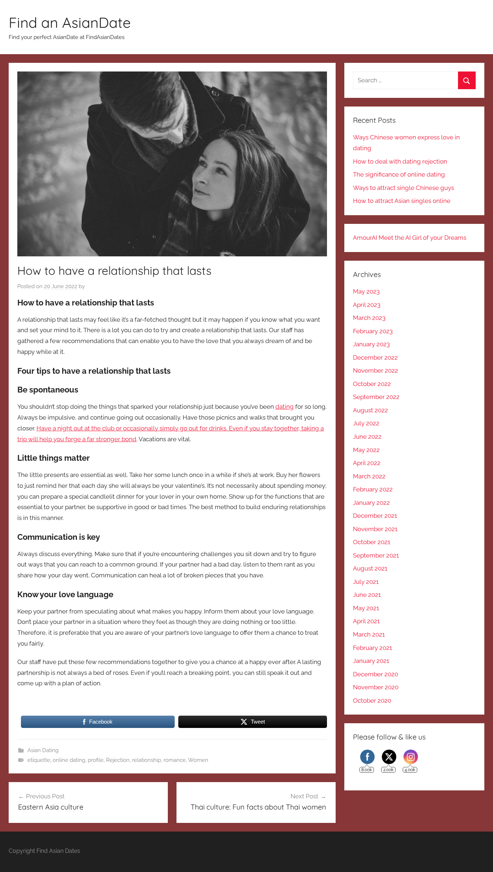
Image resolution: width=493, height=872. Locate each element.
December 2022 (375, 357)
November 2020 (375, 687)
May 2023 (366, 291)
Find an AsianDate (70, 22)
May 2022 (366, 450)
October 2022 (372, 383)
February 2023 (373, 331)
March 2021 (369, 634)
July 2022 (366, 423)
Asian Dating (42, 750)
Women (198, 760)
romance (174, 760)
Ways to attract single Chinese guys (403, 187)
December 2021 (375, 515)
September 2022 (376, 396)
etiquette (38, 760)
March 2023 (369, 317)
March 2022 (369, 476)
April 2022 (366, 463)
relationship (146, 760)
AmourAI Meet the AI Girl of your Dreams (409, 237)
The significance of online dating (399, 174)
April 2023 (366, 304)
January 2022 (371, 502)
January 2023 (371, 344)
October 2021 (371, 542)
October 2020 (372, 700)
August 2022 (370, 410)
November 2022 (375, 370)
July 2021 (366, 581)
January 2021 (371, 660)
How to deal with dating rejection (400, 161)
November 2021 (375, 529)
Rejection (118, 760)
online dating (69, 760)
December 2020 (375, 674)
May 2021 (366, 608)
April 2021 (366, 621)
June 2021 (367, 594)
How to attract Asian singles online (401, 200)
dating (284, 406)
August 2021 (370, 568)
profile (96, 760)
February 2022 (373, 489)
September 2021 (376, 555)
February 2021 (372, 647)
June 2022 (367, 436)
